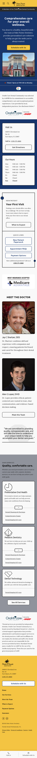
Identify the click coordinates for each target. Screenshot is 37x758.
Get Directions (18, 147)
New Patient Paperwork (18, 241)
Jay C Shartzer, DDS (11, 337)
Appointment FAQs (18, 249)
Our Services (6, 695)
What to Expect (18, 225)
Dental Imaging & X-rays (13, 520)
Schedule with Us (18, 47)
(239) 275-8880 (16, 141)
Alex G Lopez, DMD (10, 394)
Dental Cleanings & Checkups (15, 512)
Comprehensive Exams (12, 516)
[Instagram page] (7, 718)
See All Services (18, 602)
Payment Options (18, 255)
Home (4, 690)
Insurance (5, 713)
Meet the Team (18, 415)
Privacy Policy (6, 730)
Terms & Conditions (16, 730)
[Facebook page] (3, 718)
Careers (25, 730)
